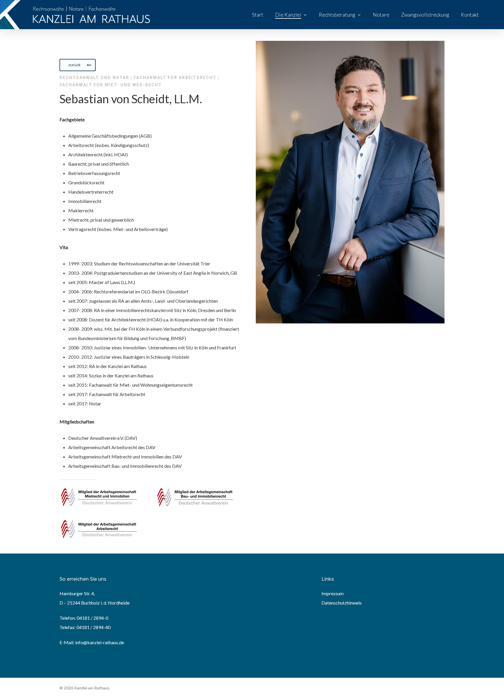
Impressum (332, 593)
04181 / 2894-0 (92, 618)
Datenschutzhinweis (341, 602)
